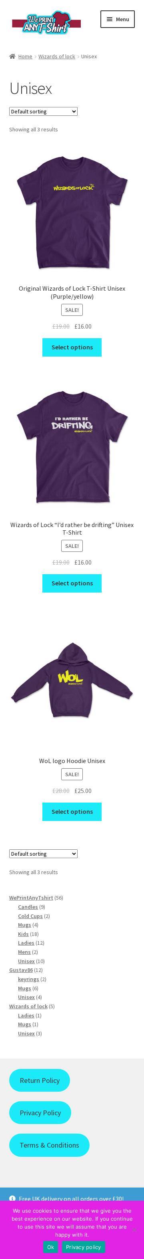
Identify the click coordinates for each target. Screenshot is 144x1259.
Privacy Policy (40, 1112)
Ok (50, 1247)
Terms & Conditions (49, 1145)
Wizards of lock (56, 56)
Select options (72, 347)
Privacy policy (83, 1247)
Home (25, 56)
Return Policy (40, 1080)
